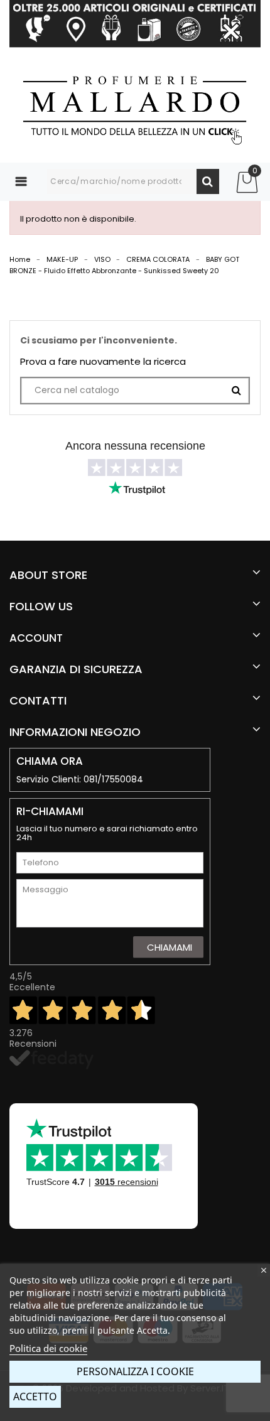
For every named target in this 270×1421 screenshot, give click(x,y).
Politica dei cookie (48, 1348)
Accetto (35, 1396)
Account (36, 638)
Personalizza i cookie (135, 1371)
